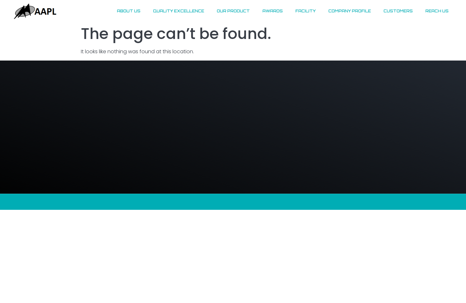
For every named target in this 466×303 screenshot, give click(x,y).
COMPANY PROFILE (349, 11)
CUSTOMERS (398, 11)
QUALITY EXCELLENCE (178, 11)
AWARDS (272, 11)
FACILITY (305, 11)
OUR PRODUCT (233, 11)
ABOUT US (128, 11)
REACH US (437, 11)
